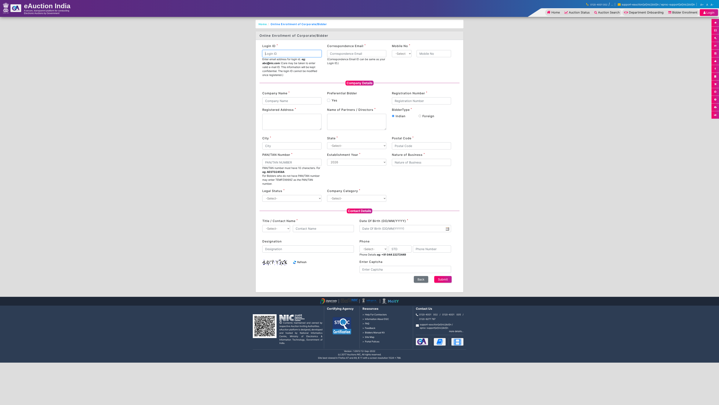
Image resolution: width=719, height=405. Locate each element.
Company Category (343, 191)
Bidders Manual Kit (375, 332)
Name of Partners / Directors (351, 109)
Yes (334, 100)
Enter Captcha (371, 262)
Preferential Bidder (342, 93)
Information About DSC (377, 319)
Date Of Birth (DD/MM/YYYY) (384, 221)
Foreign (428, 116)
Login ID (270, 46)
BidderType (402, 109)
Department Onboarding (646, 12)
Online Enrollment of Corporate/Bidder (299, 24)
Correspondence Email (346, 46)
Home (555, 12)
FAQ (367, 323)
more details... (456, 331)
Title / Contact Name (280, 221)
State (332, 138)
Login (710, 12)
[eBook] (440, 342)
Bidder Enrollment (684, 12)
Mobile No (401, 46)
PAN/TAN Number (277, 154)
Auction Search (609, 12)
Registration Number (409, 93)
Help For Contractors (376, 314)
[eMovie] (457, 342)
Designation (272, 241)
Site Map (369, 337)
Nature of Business (408, 154)
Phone (365, 241)
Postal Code (403, 138)
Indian (401, 116)
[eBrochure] (422, 341)
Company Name (276, 93)
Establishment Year (344, 154)
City (266, 138)
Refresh (301, 262)
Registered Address (279, 109)
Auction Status (579, 12)
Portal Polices (372, 341)
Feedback (370, 328)
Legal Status (273, 191)
